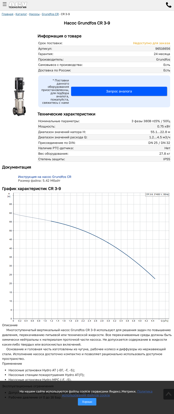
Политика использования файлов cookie (107, 393)
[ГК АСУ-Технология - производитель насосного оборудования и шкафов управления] (22, 5)
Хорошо (87, 401)
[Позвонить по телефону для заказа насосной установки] (169, 5)
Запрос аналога (119, 91)
